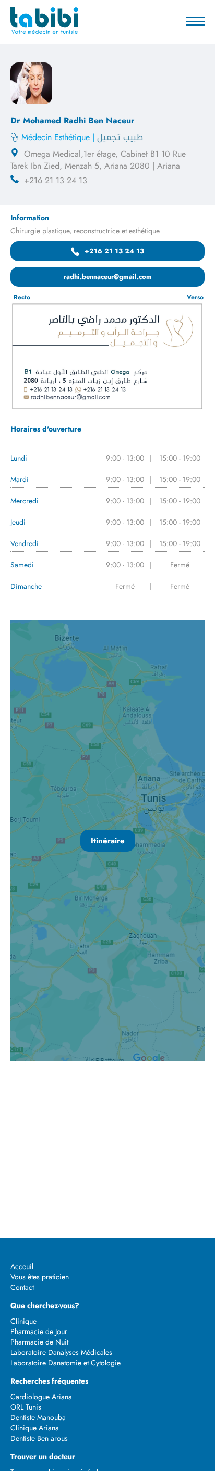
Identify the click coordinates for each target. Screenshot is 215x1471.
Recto (22, 297)
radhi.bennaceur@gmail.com (108, 277)
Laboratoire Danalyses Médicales (61, 1352)
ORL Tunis (25, 1407)
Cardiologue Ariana (41, 1396)
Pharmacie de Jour (38, 1331)
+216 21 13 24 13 (114, 251)
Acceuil (21, 1266)
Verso (195, 297)
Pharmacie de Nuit (39, 1342)
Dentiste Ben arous (39, 1438)
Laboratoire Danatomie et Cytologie (65, 1363)
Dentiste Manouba (38, 1417)
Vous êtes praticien (39, 1277)
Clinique (23, 1321)
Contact (22, 1287)
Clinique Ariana (34, 1428)
